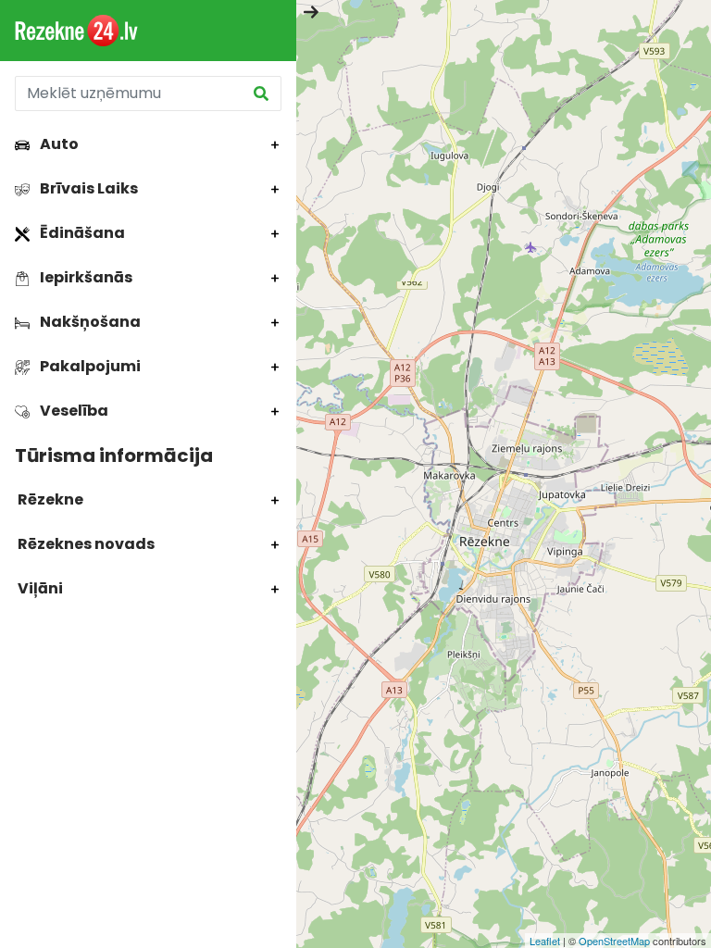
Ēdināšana (81, 232)
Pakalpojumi (89, 366)
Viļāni (39, 588)
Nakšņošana (89, 321)
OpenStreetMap (614, 940)
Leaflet (545, 940)
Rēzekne (49, 499)
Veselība (72, 410)
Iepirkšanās (84, 277)
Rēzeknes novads (85, 544)
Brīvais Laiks (87, 188)
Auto (58, 144)
